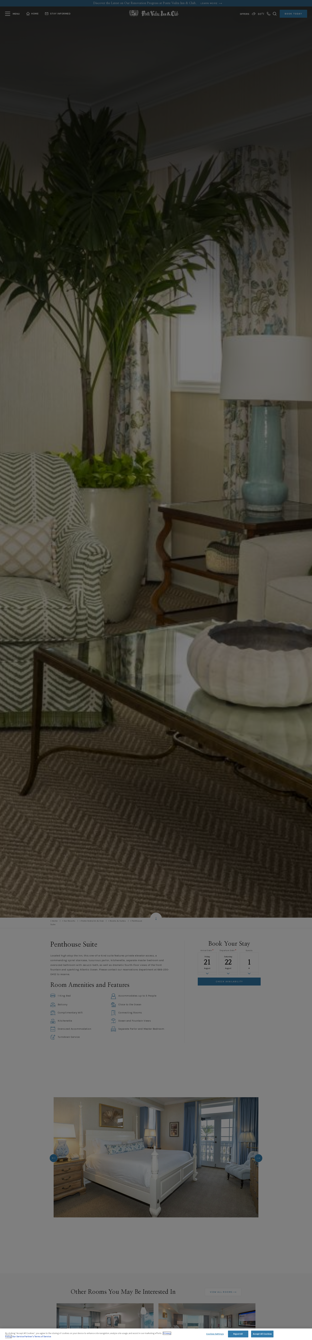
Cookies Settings (215, 1334)
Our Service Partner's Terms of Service (31, 1336)
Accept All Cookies (262, 1334)
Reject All (238, 1334)
